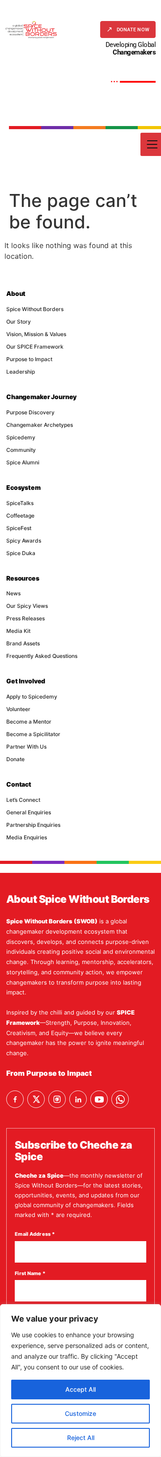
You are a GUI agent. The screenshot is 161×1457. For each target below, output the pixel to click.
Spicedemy (20, 437)
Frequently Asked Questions (41, 656)
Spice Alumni (22, 462)
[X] (36, 1099)
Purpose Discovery (30, 412)
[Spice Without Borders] (31, 29)
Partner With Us (26, 746)
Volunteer (18, 709)
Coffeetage (20, 515)
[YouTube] (99, 1099)
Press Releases (25, 618)
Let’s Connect (23, 799)
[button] (128, 29)
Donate (15, 759)
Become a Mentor (28, 721)
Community (21, 449)
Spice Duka (20, 553)
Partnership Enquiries (33, 824)
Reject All (80, 1437)
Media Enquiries (26, 837)
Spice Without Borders (35, 309)
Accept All (80, 1389)
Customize (80, 1413)
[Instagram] (57, 1099)
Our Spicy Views (27, 605)
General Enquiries (28, 812)
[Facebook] (15, 1099)
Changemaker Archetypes (39, 424)
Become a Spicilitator (33, 734)
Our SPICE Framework (35, 346)
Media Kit (18, 630)
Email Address (35, 1234)
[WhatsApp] (120, 1099)
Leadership (20, 371)
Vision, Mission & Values (36, 334)
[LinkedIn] (78, 1099)
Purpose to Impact (29, 359)
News (13, 593)
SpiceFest (18, 528)
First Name (30, 1273)
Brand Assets (23, 643)
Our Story (18, 321)
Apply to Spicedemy (31, 696)
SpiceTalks (20, 503)
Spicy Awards (23, 540)
